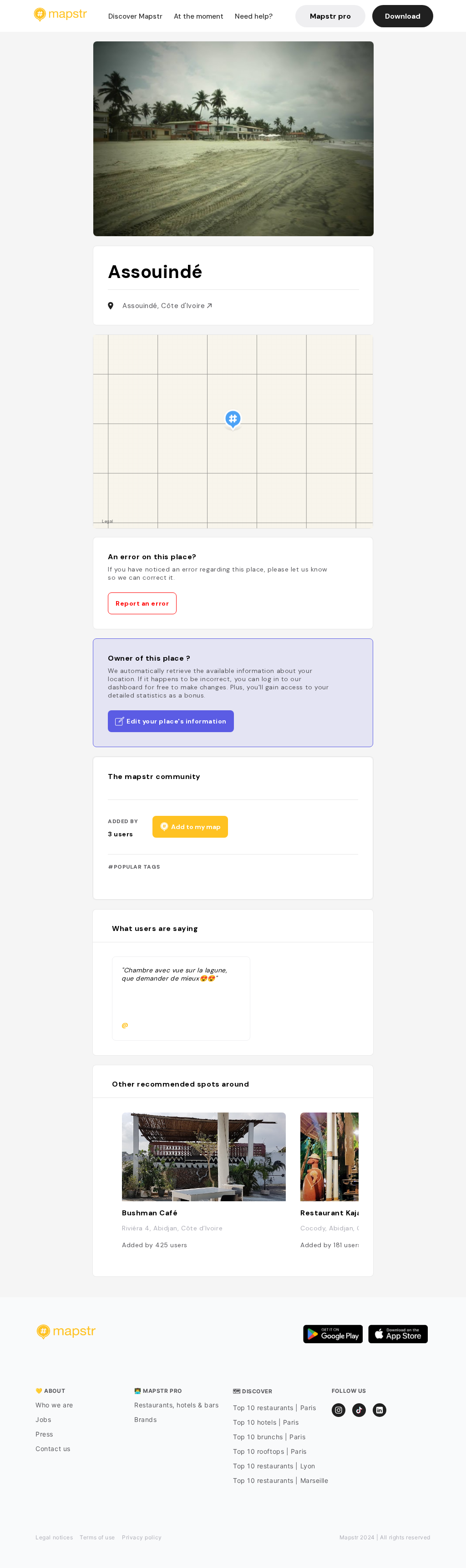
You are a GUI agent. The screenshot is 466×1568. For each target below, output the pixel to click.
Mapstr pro (330, 16)
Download (402, 16)
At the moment (198, 16)
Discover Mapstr (135, 16)
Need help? (254, 16)
